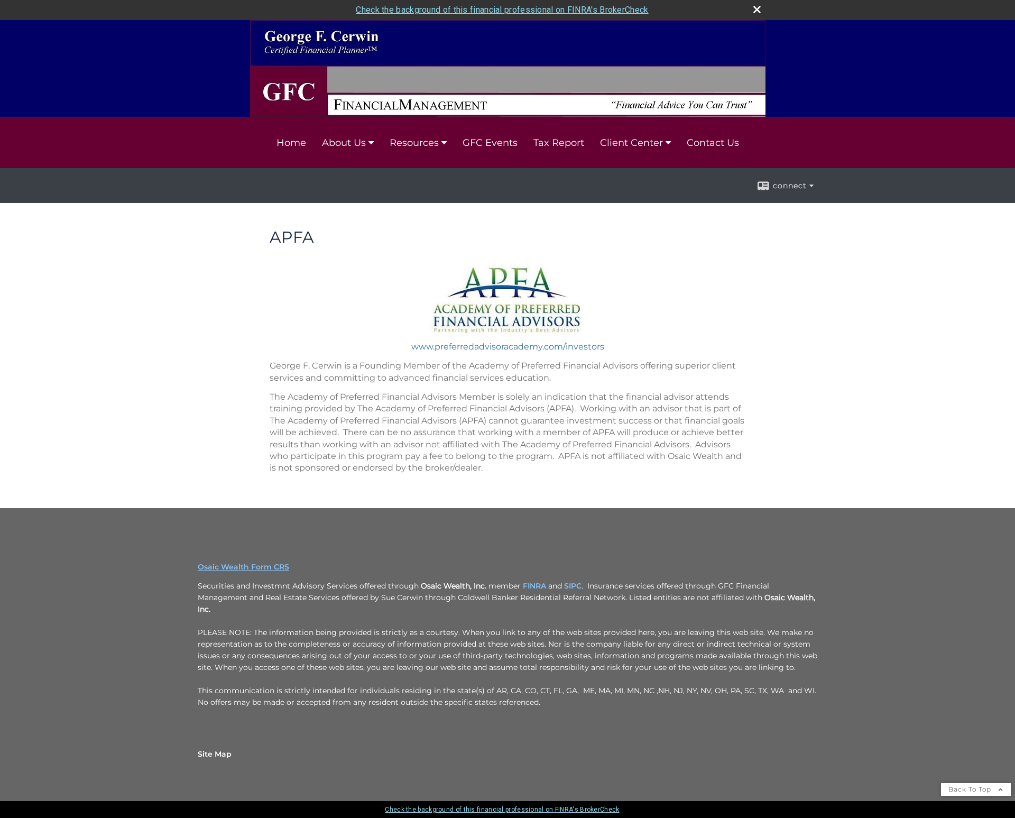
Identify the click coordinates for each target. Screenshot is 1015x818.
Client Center (631, 143)
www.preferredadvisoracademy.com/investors (507, 347)
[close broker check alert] (757, 9)
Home (291, 143)
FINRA (534, 586)
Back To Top (970, 789)
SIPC (573, 586)
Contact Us (713, 143)
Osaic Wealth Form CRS (243, 567)
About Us (344, 143)
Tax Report (558, 143)
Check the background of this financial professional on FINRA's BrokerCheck (502, 10)
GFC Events (490, 143)
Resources (414, 143)
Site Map (215, 754)
